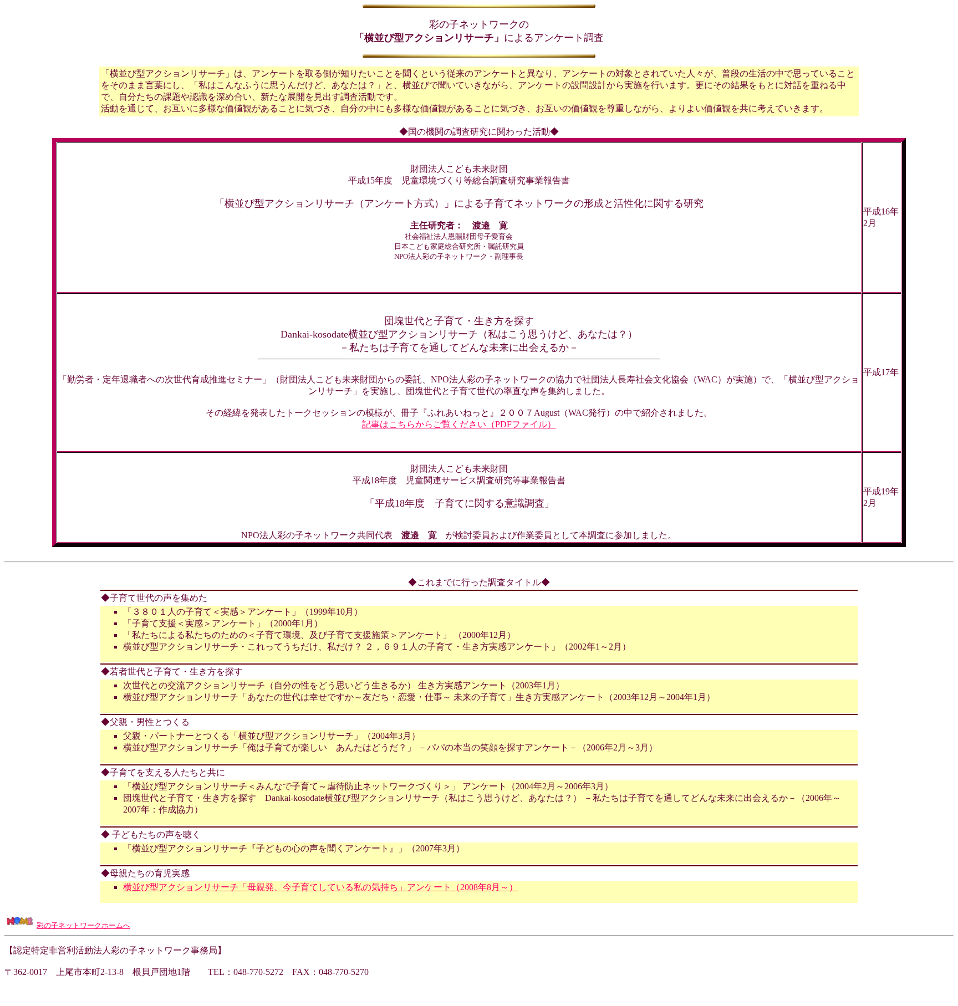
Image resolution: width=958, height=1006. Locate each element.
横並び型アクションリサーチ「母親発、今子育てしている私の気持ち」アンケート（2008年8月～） (320, 887)
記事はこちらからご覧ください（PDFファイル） (459, 424)
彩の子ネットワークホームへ (83, 925)
